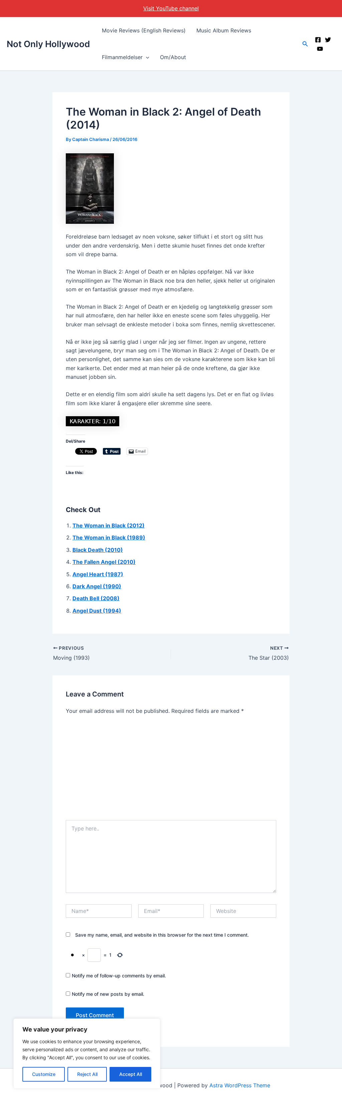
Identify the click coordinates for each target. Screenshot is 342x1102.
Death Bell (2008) (96, 598)
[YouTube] (320, 49)
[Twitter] (328, 40)
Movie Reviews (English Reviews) (144, 30)
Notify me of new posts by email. (108, 994)
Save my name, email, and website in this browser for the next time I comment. (162, 935)
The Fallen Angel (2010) (104, 562)
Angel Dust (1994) (96, 610)
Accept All (130, 1074)
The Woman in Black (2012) (108, 525)
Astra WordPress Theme (239, 1085)
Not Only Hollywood (48, 44)
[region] (86, 1053)
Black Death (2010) (97, 549)
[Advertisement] (171, 770)
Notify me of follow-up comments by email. (119, 975)
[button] (146, 57)
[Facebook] (318, 40)
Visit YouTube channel (171, 8)
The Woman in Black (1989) (108, 537)
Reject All (87, 1074)
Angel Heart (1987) (97, 574)
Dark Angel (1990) (96, 586)
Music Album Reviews (223, 30)
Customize (43, 1074)
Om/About (173, 57)
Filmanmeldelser (122, 57)
